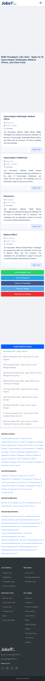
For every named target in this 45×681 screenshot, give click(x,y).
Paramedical (16, 479)
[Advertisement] (22, 30)
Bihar (22, 442)
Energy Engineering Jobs (35, 540)
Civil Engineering (27, 479)
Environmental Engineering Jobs (11, 543)
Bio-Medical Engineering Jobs (10, 526)
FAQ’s (27, 620)
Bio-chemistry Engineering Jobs (30, 523)
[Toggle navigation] (40, 3)
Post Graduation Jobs (15, 502)
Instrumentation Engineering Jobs (33, 543)
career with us (30, 616)
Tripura (20, 462)
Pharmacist (13, 475)
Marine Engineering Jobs (9, 546)
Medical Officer (5, 479)
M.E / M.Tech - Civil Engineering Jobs (27, 516)
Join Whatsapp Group (22, 272)
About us (28, 598)
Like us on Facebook (22, 283)
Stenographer (31, 485)
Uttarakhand (38, 462)
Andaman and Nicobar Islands (10, 438)
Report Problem (30, 624)
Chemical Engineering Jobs (9, 530)
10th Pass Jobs (18, 506)
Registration (7, 577)
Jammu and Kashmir (28, 448)
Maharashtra (5, 455)
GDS (2, 482)
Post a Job (29, 573)
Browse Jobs (7, 598)
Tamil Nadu (4, 462)
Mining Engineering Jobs (8, 553)
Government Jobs (9, 602)
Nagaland (36, 455)
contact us (29, 602)
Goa (35, 445)
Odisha (3, 458)
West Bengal (5, 465)
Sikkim (33, 458)
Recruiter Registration (32, 577)
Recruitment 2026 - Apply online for (15, 351)
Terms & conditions (32, 607)
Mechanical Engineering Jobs (28, 546)
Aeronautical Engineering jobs (10, 523)
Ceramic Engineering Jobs (29, 526)
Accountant (12, 485)
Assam (17, 442)
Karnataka (5, 452)
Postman (37, 479)
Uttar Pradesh (29, 462)
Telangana (13, 462)
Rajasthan (26, 458)
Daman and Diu (22, 445)
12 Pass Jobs (29, 506)
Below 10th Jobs (6, 506)
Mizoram (29, 455)
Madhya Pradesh (32, 452)
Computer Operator (7, 492)
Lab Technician (22, 482)
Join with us (29, 638)
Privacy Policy (30, 611)
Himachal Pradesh (14, 448)
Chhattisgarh (39, 442)
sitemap (28, 642)
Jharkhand (40, 448)
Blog (4, 616)
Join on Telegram (22, 278)
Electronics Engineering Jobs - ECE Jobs (13, 540)
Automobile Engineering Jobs (29, 520)
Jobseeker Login (9, 581)
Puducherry (11, 458)
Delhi (30, 445)
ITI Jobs (31, 475)
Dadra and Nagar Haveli (9, 445)
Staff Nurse (4, 475)
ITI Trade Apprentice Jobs (32, 502)
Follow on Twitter (22, 289)
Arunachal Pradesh (7, 442)
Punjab (19, 458)
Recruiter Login (30, 581)
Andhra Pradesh (26, 438)
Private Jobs (7, 607)
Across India (14, 465)
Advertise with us (31, 633)
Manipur (13, 455)
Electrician (4, 489)
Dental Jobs (22, 475)
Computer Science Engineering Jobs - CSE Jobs (15, 533)
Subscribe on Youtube (22, 294)
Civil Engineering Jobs (8, 516)
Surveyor (4, 485)
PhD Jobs (4, 502)
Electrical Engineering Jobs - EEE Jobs (12, 536)
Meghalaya (21, 455)
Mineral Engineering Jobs (27, 550)
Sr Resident (21, 485)
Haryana (4, 448)
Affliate (27, 629)
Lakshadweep (21, 452)
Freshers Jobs (8, 611)
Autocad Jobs (26, 489)
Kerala (12, 452)
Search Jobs (7, 573)
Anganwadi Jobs (15, 489)
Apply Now (36, 149)
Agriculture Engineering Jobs (9, 520)
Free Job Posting (9, 620)
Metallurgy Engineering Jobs (9, 550)
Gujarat (41, 445)
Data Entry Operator (34, 482)
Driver (39, 485)
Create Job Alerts (9, 586)
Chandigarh (9, 128)
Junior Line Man (11, 482)
